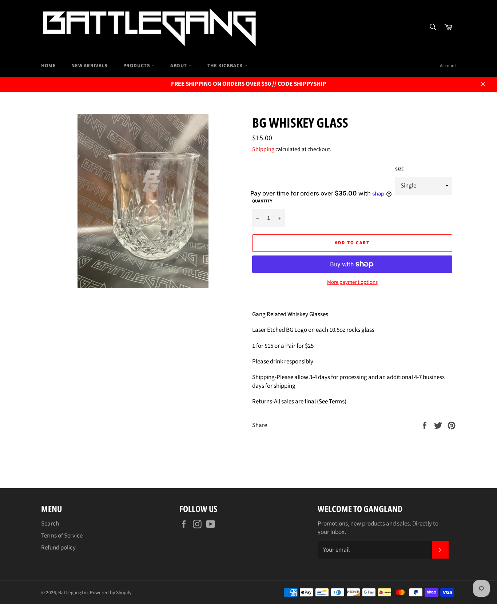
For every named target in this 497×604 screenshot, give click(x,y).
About (179, 65)
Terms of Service (62, 535)
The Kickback (225, 65)
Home (48, 65)
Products (137, 65)
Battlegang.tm (73, 592)
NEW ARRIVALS (89, 65)
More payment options (352, 282)
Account (448, 66)
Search (50, 523)
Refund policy (58, 547)
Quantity (262, 201)
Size (399, 169)
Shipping (263, 149)
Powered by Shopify (110, 592)
